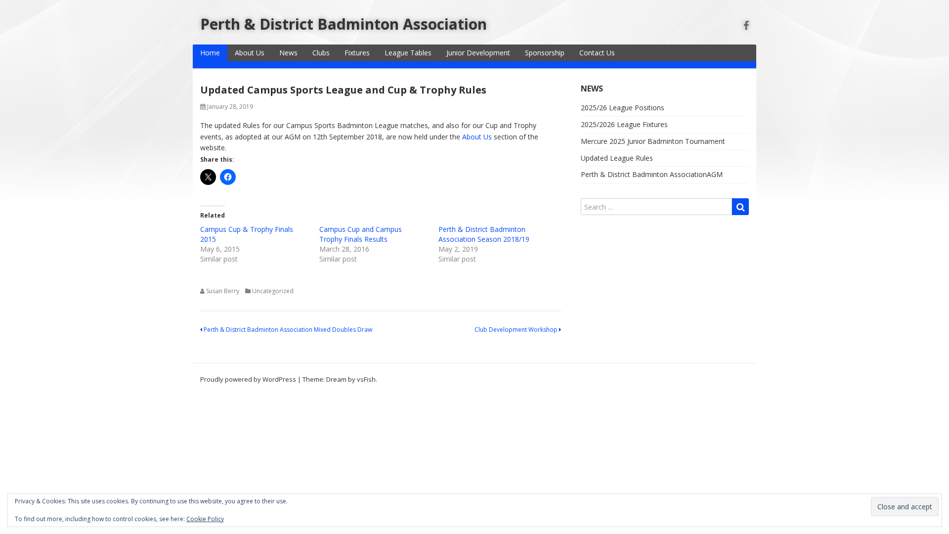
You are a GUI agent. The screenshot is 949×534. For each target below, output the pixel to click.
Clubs (321, 52)
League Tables (408, 52)
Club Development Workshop (516, 329)
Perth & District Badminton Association (343, 24)
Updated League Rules (617, 158)
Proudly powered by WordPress (248, 379)
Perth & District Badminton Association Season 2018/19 (483, 234)
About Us (249, 52)
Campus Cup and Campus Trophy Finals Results (360, 234)
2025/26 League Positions (622, 107)
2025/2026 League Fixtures (624, 124)
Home (210, 52)
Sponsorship (544, 52)
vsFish (366, 379)
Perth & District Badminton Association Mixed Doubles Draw (287, 329)
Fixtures (357, 52)
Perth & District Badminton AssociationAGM (652, 174)
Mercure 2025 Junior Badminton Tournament (653, 141)
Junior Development (478, 52)
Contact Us (597, 52)
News (288, 52)
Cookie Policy (205, 519)
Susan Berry (222, 291)
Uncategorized (273, 291)
